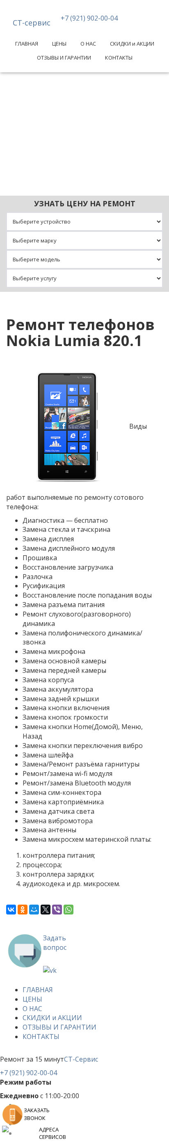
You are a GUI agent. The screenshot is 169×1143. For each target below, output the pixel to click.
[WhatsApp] (68, 909)
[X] (45, 909)
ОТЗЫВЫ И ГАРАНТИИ (64, 57)
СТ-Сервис (81, 1059)
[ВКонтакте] (11, 909)
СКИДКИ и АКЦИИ (132, 43)
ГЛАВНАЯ (26, 43)
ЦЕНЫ (59, 43)
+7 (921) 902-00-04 (89, 18)
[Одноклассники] (22, 909)
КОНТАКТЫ (118, 57)
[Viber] (57, 909)
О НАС (88, 43)
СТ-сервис (31, 23)
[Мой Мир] (34, 909)
